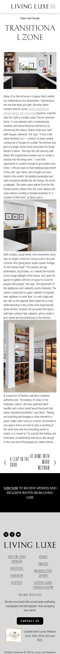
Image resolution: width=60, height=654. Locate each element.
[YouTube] (18, 534)
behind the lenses (43, 573)
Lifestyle (16, 568)
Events (16, 582)
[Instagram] (6, 534)
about (43, 563)
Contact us (30, 621)
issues (43, 556)
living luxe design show (43, 584)
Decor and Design (30, 18)
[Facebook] (12, 534)
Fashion (16, 575)
